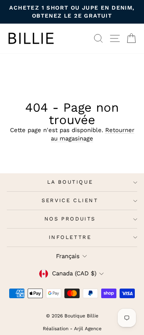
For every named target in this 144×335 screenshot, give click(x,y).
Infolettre (70, 237)
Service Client (70, 200)
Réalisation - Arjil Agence (72, 328)
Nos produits (70, 219)
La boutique (70, 182)
